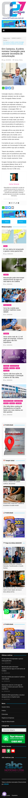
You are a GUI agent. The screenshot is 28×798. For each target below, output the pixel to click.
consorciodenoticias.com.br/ (10, 199)
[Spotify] (18, 203)
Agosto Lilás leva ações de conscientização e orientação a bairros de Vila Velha (13, 375)
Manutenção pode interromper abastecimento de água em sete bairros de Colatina (13, 279)
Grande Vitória (7, 305)
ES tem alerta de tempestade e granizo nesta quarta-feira (12, 659)
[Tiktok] (16, 203)
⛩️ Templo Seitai (8, 460)
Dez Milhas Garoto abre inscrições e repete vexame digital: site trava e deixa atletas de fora (13, 590)
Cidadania (6, 365)
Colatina (6, 274)
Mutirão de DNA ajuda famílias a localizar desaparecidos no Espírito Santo (13, 696)
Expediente (15, 795)
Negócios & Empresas (8, 718)
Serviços (12, 368)
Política (21, 60)
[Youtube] (9, 203)
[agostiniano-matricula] (14, 23)
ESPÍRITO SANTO (8, 400)
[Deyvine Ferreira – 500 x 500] (14, 526)
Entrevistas (5, 714)
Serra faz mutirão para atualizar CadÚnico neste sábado (12, 310)
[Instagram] (12, 203)
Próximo (21, 221)
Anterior (7, 221)
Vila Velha (6, 370)
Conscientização (14, 365)
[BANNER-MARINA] (14, 441)
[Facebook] (14, 203)
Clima (5, 246)
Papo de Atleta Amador (8, 721)
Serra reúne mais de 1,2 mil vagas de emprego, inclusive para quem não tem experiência (12, 687)
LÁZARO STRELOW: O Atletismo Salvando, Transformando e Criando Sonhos (13, 566)
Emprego (6, 333)
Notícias (16, 60)
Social (17, 368)
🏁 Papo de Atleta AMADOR (12, 543)
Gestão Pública (18, 400)
